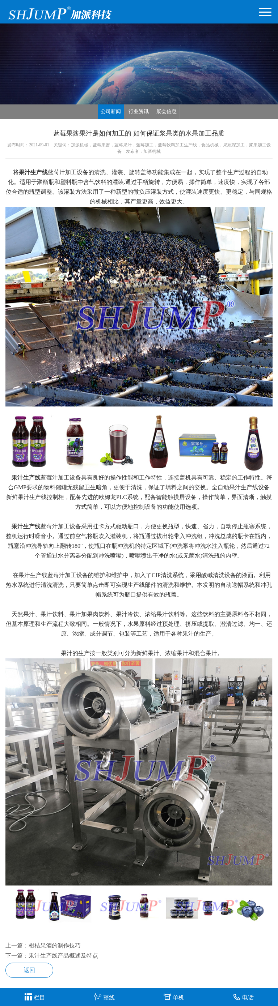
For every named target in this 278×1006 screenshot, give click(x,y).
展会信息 (166, 111)
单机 (178, 997)
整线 (109, 997)
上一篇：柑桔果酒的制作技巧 (43, 945)
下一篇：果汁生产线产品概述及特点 (51, 956)
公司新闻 (111, 111)
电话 (248, 997)
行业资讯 (139, 111)
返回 (29, 970)
